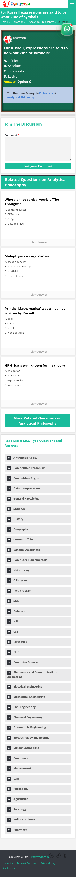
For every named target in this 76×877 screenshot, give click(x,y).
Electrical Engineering (26, 686)
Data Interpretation (25, 488)
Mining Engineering (25, 748)
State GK (18, 509)
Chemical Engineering (26, 717)
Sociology (18, 809)
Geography (19, 529)
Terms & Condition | (28, 863)
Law (15, 778)
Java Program (21, 590)
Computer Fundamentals (29, 560)
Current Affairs (22, 539)
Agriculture (19, 799)
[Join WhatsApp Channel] (67, 29)
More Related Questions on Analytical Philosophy (37, 420)
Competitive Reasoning (28, 468)
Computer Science (24, 662)
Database (18, 611)
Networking (20, 570)
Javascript (19, 642)
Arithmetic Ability (24, 457)
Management (21, 768)
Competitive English (25, 478)
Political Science (23, 819)
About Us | (9, 863)
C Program (19, 580)
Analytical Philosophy (20, 97)
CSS (14, 631)
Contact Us (9, 867)
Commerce (19, 758)
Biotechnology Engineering (30, 737)
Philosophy (46, 93)
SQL (15, 601)
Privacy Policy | (49, 863)
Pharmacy (19, 829)
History (17, 519)
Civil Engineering (23, 707)
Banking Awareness (25, 549)
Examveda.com (39, 856)
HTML (16, 621)
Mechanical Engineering (28, 697)
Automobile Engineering (28, 727)
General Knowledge (25, 498)
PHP (15, 652)
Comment (12, 135)
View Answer (38, 242)
